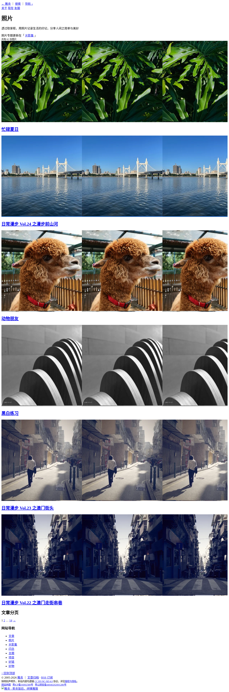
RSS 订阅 (47, 677)
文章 (11, 636)
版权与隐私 (71, 681)
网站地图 (6, 684)
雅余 (20, 677)
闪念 (11, 648)
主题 (11, 653)
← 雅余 (6, 3)
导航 (29, 3)
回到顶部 (8, 673)
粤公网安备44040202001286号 (50, 684)
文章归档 (33, 677)
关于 (4, 8)
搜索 (18, 3)
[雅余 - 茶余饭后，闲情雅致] (19, 688)
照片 (11, 640)
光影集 (29, 35)
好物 (11, 666)
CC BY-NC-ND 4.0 (44, 681)
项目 (11, 657)
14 (10, 620)
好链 (11, 661)
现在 (11, 8)
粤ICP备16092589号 (23, 684)
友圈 (17, 8)
